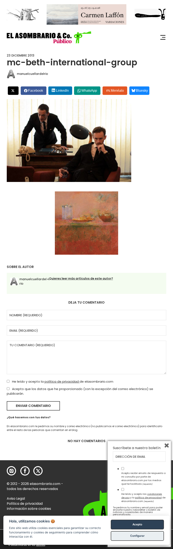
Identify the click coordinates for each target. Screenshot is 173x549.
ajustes (40, 545)
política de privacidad (62, 381)
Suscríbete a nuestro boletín (137, 448)
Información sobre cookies (29, 508)
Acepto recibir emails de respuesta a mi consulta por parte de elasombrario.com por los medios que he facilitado (143, 478)
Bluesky (142, 90)
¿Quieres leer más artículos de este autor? (80, 278)
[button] (49, 37)
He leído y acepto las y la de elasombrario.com (143, 497)
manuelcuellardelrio (32, 74)
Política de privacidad (25, 503)
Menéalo (117, 90)
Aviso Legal (16, 498)
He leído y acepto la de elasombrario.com (62, 381)
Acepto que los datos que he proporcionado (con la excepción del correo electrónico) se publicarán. (80, 391)
